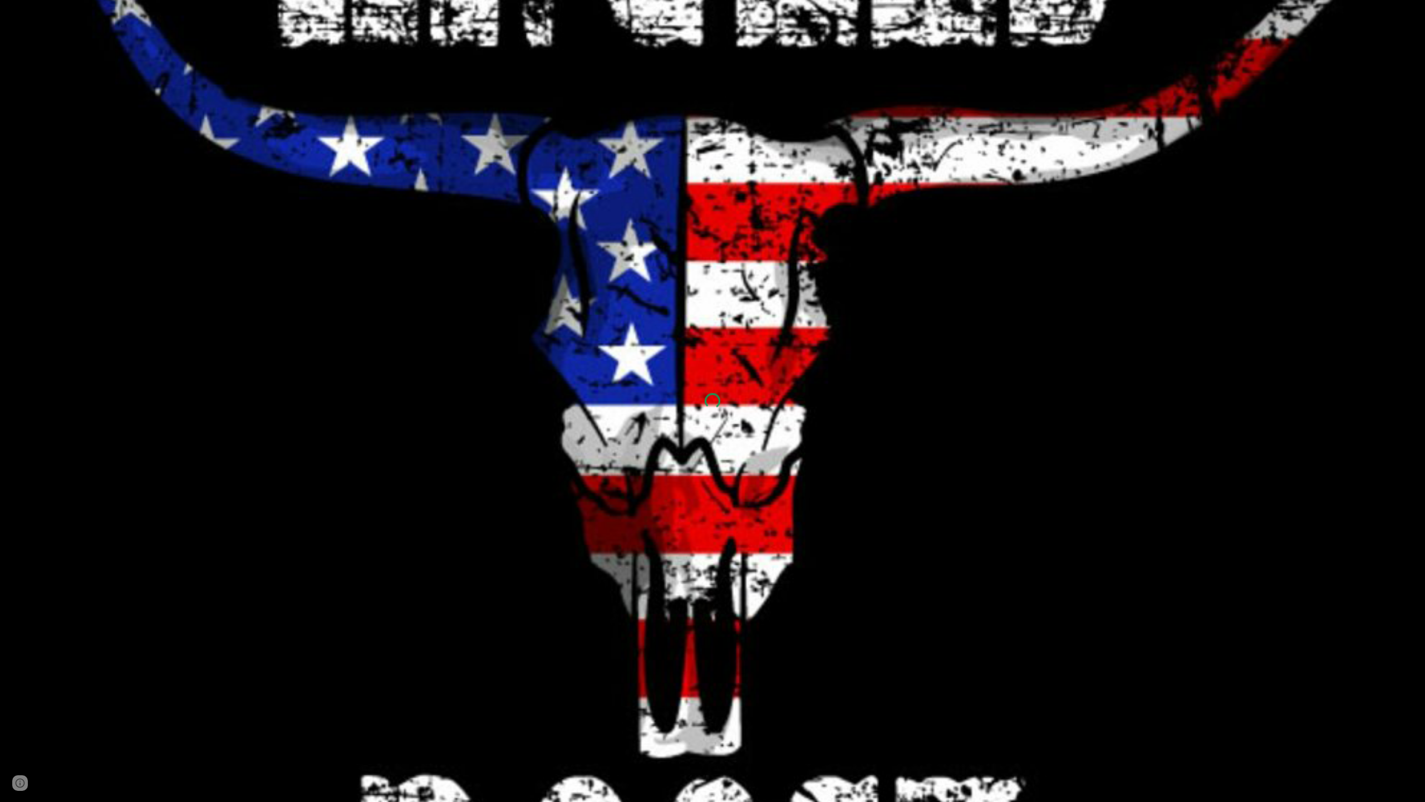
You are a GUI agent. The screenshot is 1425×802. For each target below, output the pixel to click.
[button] (20, 783)
